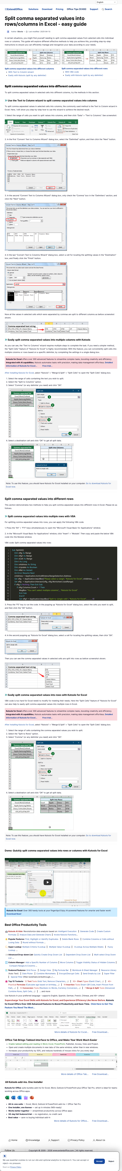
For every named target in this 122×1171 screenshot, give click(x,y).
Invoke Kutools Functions (65, 934)
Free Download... (100, 1032)
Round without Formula (33, 942)
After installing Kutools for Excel (19, 373)
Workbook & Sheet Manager (84, 970)
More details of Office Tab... (75, 1074)
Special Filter (17, 977)
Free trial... (47, 366)
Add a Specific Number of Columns (41, 962)
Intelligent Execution (67, 931)
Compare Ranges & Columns (22, 966)
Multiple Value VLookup (59, 947)
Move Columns (67, 962)
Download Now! (14, 914)
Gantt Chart (95, 981)
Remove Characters (56, 981)
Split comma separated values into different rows (85, 68)
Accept (99, 1161)
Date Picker (27, 973)
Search (108, 9)
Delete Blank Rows (70, 939)
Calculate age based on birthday (41, 984)
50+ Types (80, 981)
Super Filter (109, 973)
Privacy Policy (77, 1140)
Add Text (42, 981)
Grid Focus (31, 970)
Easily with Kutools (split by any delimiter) (27, 75)
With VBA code (72, 72)
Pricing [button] (59, 9)
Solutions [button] (33, 9)
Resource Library (108, 970)
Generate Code (87, 931)
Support (94, 9)
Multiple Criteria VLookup (34, 947)
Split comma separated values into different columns (29, 68)
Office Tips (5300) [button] (76, 9)
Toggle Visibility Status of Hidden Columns (95, 962)
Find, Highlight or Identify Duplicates (41, 939)
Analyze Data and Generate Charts (35, 934)
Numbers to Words (48, 988)
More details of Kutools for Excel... (72, 1032)
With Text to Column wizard (21, 72)
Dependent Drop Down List (78, 954)
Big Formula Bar (61, 970)
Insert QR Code (88, 984)
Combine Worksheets (46, 973)
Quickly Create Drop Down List (48, 954)
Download (47, 9)
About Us (100, 1140)
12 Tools (31, 981)
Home (14, 1140)
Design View (45, 970)
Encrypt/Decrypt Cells (69, 973)
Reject (111, 1161)
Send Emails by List (91, 973)
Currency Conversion (67, 988)
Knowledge (34, 1140)
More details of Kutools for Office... (71, 1121)
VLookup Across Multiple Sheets (88, 947)
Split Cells (27, 991)
